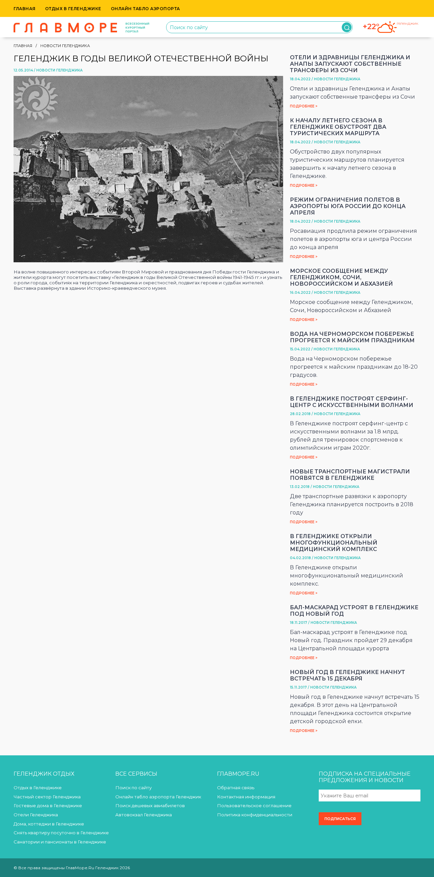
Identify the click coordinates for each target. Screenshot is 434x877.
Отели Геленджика (36, 814)
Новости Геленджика (65, 45)
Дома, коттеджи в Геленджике (49, 824)
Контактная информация (246, 796)
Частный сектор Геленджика (47, 796)
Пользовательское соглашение (254, 805)
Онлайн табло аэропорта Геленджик (158, 796)
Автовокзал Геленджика (143, 814)
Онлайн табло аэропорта (145, 8)
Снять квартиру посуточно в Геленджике (61, 832)
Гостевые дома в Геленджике (48, 805)
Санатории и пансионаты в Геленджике (60, 841)
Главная (25, 8)
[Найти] (347, 27)
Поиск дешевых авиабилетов (150, 805)
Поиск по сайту (133, 787)
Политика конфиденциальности (254, 814)
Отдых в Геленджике (73, 8)
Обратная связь (235, 787)
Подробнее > (303, 106)
